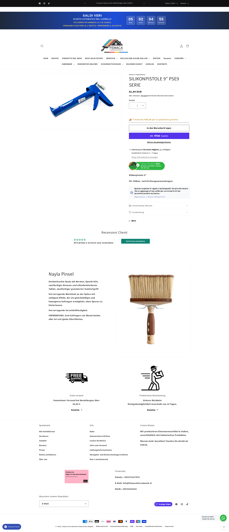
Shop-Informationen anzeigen (145, 157)
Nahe (92, 431)
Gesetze (75, 409)
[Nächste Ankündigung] (144, 3)
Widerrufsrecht (102, 526)
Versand (144, 95)
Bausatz (43, 445)
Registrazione (139, 197)
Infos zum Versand (98, 445)
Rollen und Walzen (47, 454)
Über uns (43, 459)
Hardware (44, 436)
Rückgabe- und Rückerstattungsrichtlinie (109, 454)
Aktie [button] (133, 220)
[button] (42, 46)
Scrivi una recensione (135, 241)
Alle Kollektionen (47, 431)
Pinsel (42, 450)
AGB (131, 526)
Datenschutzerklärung (119, 526)
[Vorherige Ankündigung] (85, 3)
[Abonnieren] (85, 503)
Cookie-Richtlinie (98, 440)
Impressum (169, 526)
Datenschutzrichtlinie (100, 436)
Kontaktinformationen (153, 526)
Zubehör (43, 440)
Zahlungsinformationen (101, 450)
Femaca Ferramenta (70, 526)
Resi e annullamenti (99, 459)
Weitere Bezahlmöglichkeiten (159, 142)
